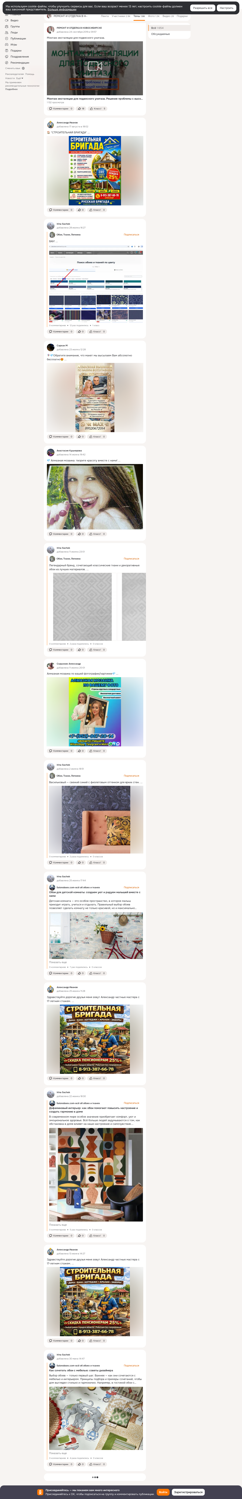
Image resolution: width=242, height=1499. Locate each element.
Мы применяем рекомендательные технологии (22, 86)
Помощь (29, 74)
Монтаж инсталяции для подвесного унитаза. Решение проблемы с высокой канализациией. (95, 98)
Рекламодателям (14, 74)
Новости (10, 78)
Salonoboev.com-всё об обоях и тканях (78, 887)
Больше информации (62, 9)
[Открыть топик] (95, 38)
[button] (60, 108)
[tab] (105, 16)
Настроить (226, 8)
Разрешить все (202, 8)
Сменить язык (12, 68)
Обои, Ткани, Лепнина (69, 234)
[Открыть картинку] (82, 607)
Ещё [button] (18, 78)
